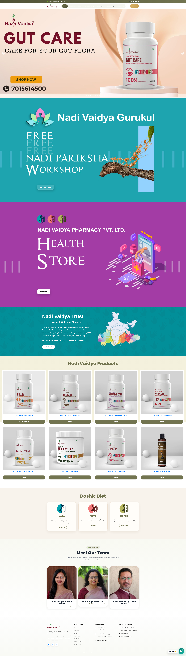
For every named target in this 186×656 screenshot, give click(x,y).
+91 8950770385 (101, 627)
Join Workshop (45, 187)
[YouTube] (56, 644)
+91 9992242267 (101, 630)
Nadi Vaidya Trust (125, 633)
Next (182, 53)
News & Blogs (110, 6)
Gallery (80, 6)
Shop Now (134, 6)
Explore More (48, 346)
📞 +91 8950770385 (134, 1)
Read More (61, 527)
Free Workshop (89, 6)
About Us (72, 6)
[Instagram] (52, 644)
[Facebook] (48, 644)
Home (64, 6)
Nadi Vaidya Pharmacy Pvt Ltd (129, 630)
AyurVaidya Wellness (126, 636)
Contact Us (120, 6)
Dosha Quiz (100, 6)
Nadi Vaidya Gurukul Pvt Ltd (128, 627)
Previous (3, 53)
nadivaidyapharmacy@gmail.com (106, 634)
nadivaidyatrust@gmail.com (104, 636)
